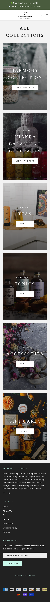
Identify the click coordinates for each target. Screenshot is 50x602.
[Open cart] (47, 15)
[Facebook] (4, 493)
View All (25, 224)
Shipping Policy (10, 528)
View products (25, 87)
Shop (5, 507)
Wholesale (8, 523)
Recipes (6, 519)
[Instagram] (9, 493)
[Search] (42, 15)
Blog (5, 515)
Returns (6, 532)
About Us (7, 511)
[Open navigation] (3, 15)
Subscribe (12, 563)
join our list (37, 6)
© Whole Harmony (25, 576)
